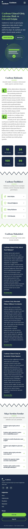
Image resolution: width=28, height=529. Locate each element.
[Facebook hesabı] (11, 487)
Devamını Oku (8, 292)
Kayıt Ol (14, 519)
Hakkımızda (5, 498)
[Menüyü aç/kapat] (24, 2)
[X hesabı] (3, 487)
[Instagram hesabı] (7, 487)
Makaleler (4, 504)
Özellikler (4, 501)
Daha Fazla (19, 37)
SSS (3, 506)
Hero (3, 495)
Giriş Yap (14, 514)
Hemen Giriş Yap (8, 37)
